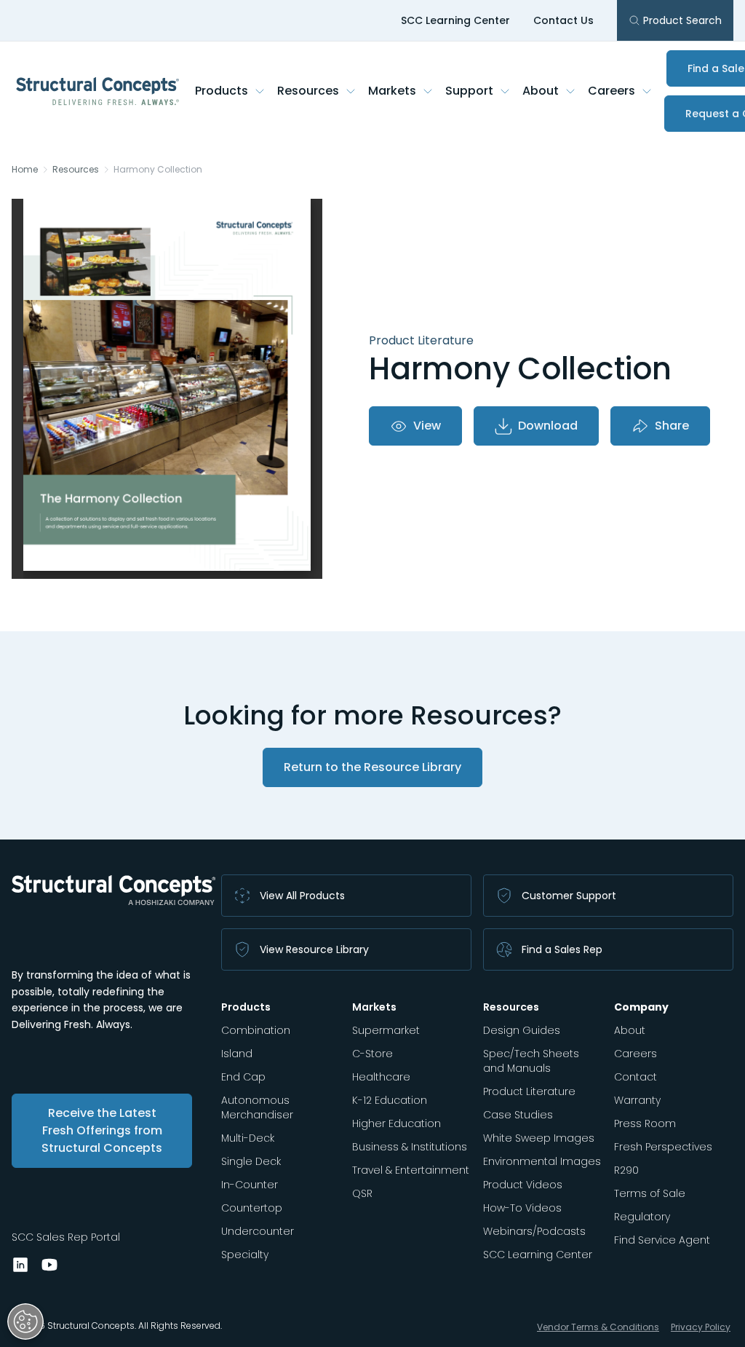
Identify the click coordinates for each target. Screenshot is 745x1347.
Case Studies (518, 1114)
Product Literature (529, 1091)
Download (548, 425)
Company (641, 1007)
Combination (255, 1030)
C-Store (372, 1053)
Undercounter (257, 1231)
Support (469, 90)
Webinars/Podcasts (534, 1231)
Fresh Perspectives (663, 1146)
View (427, 425)
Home (25, 169)
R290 (626, 1170)
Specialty (244, 1254)
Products (221, 90)
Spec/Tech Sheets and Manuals (531, 1060)
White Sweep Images (538, 1138)
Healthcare (381, 1077)
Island (236, 1053)
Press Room (645, 1123)
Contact (635, 1077)
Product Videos (522, 1184)
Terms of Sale (649, 1193)
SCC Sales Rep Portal (66, 1237)
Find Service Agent (662, 1240)
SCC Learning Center (455, 20)
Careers (611, 90)
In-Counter (249, 1184)
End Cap (243, 1077)
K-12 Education (389, 1100)
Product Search (682, 20)
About (540, 90)
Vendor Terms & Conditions (598, 1327)
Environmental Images (542, 1161)
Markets (392, 90)
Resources (308, 90)
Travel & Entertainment (410, 1170)
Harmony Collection (157, 169)
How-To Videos (522, 1208)
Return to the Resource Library (372, 767)
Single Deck (251, 1161)
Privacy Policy (700, 1327)
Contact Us (563, 20)
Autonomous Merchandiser (257, 1107)
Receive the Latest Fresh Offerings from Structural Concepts (101, 1130)
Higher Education (396, 1123)
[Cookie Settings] (25, 1321)
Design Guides (521, 1030)
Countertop (251, 1208)
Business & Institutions (409, 1146)
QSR (362, 1193)
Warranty (637, 1100)
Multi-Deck (247, 1138)
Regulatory (642, 1216)
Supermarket (386, 1030)
